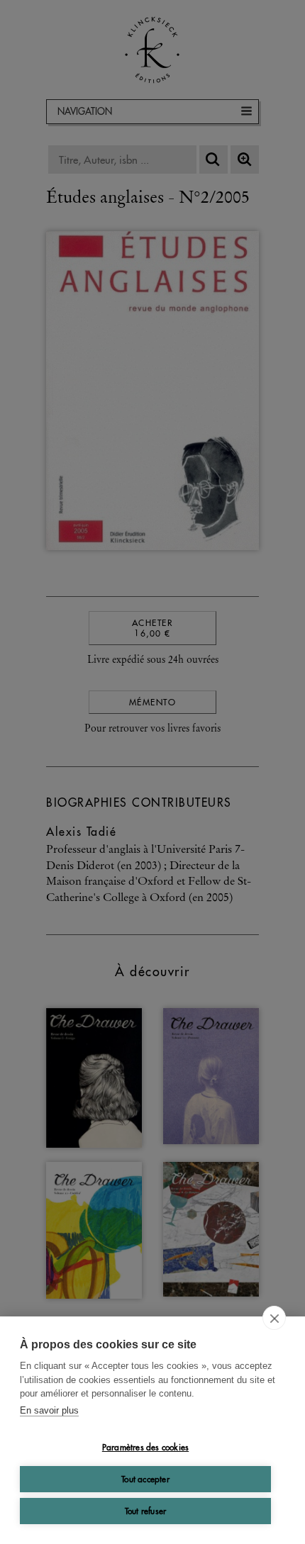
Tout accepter (145, 1479)
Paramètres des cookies (145, 1447)
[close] (274, 1318)
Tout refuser (145, 1511)
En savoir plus (49, 1410)
